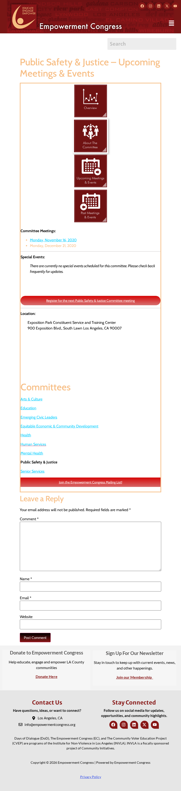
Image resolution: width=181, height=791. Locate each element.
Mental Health (32, 453)
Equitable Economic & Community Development (59, 426)
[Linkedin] (158, 5)
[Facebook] (142, 5)
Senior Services (33, 471)
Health (26, 435)
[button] (171, 23)
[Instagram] (150, 5)
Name (26, 579)
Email (25, 598)
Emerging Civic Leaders (39, 417)
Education (28, 408)
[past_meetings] (90, 191)
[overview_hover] (90, 86)
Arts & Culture (31, 399)
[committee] (90, 121)
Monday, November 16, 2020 (53, 240)
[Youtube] (175, 5)
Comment (29, 519)
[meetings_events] (90, 156)
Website (26, 617)
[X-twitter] (166, 5)
